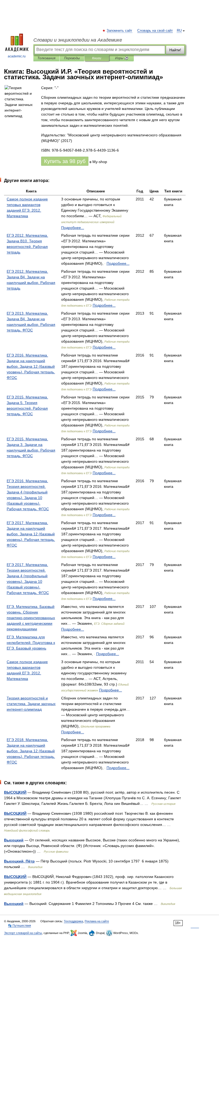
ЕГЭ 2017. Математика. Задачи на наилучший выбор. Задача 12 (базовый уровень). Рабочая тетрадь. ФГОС (31, 534)
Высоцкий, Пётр (19, 861)
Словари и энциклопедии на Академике (77, 40)
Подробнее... (72, 227)
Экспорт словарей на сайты (23, 933)
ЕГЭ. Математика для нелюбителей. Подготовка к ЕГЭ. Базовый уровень (31, 642)
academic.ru (17, 56)
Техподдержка (73, 921)
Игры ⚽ (121, 58)
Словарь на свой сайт (155, 31)
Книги (96, 58)
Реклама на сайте (97, 921)
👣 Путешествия (19, 925)
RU (179, 31)
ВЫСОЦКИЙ (15, 792)
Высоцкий (14, 840)
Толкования (46, 58)
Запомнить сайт (119, 31)
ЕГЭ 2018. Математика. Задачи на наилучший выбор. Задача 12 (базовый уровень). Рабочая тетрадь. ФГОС (31, 751)
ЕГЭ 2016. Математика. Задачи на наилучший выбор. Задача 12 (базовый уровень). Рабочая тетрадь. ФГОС (31, 366)
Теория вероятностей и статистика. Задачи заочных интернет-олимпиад (31, 703)
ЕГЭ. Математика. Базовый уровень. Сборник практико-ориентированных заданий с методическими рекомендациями (31, 617)
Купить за (64, 161)
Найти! (175, 50)
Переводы (72, 58)
